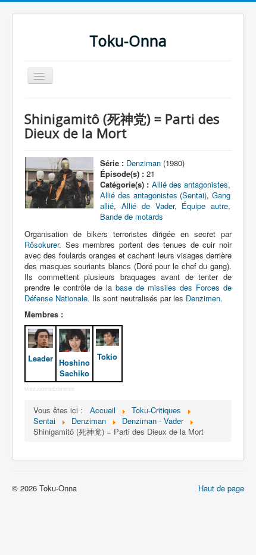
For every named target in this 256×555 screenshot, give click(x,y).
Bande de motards (131, 216)
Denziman (143, 163)
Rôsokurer (41, 244)
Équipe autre (205, 205)
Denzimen (203, 298)
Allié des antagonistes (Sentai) (153, 195)
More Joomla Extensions (49, 388)
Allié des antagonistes (190, 184)
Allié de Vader (147, 205)
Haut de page (221, 488)
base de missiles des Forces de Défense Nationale (128, 293)
